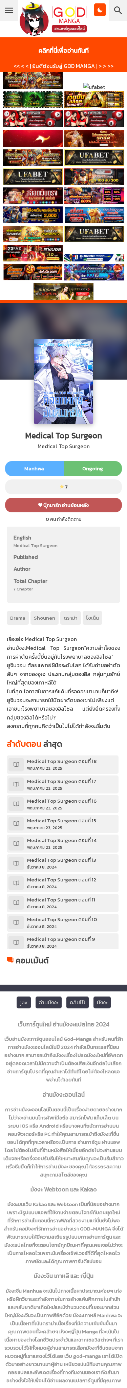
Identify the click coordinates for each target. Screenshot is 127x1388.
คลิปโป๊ (77, 1002)
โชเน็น (92, 618)
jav (23, 1002)
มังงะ (102, 1002)
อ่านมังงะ (48, 1002)
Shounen (44, 618)
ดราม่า (71, 618)
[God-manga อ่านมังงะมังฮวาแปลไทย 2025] (53, 32)
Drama (17, 618)
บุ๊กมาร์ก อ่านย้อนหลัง (65, 505)
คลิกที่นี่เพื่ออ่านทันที (64, 50)
